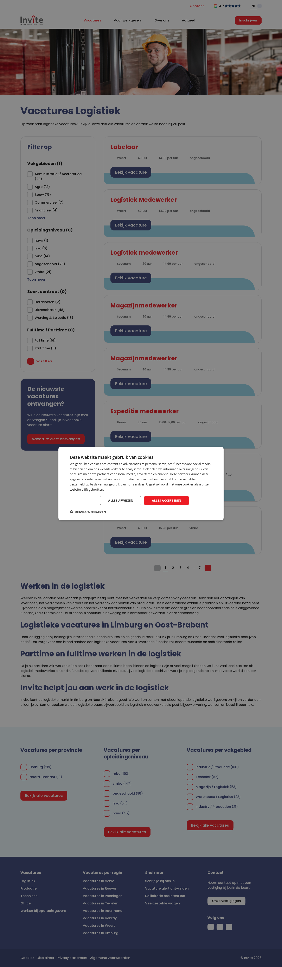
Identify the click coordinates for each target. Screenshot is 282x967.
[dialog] (141, 483)
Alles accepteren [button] (166, 500)
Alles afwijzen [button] (120, 500)
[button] (88, 511)
